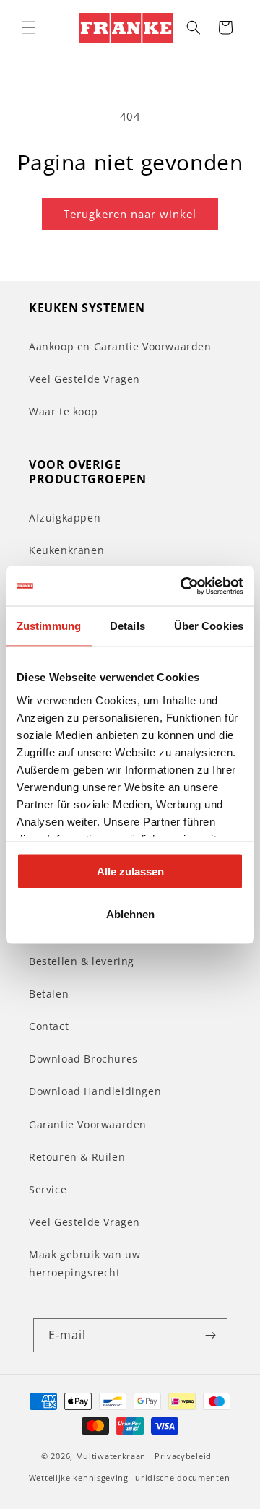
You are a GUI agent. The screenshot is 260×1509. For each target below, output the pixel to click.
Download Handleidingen (95, 1091)
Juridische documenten (181, 1477)
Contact (49, 1026)
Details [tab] (127, 626)
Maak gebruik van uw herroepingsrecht (84, 1263)
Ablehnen (130, 913)
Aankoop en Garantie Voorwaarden (120, 346)
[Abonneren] (211, 1335)
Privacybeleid (183, 1455)
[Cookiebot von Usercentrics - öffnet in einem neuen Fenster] (183, 585)
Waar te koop (63, 411)
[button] (29, 27)
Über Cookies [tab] (208, 626)
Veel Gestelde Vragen (84, 379)
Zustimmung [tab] (49, 626)
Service (47, 1189)
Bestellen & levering (81, 961)
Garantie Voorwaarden (88, 1124)
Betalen (49, 993)
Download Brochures (83, 1058)
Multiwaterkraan (111, 1455)
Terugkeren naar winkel (130, 214)
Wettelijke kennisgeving (79, 1477)
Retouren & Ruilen (77, 1157)
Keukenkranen (66, 550)
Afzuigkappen (64, 517)
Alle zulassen (130, 871)
